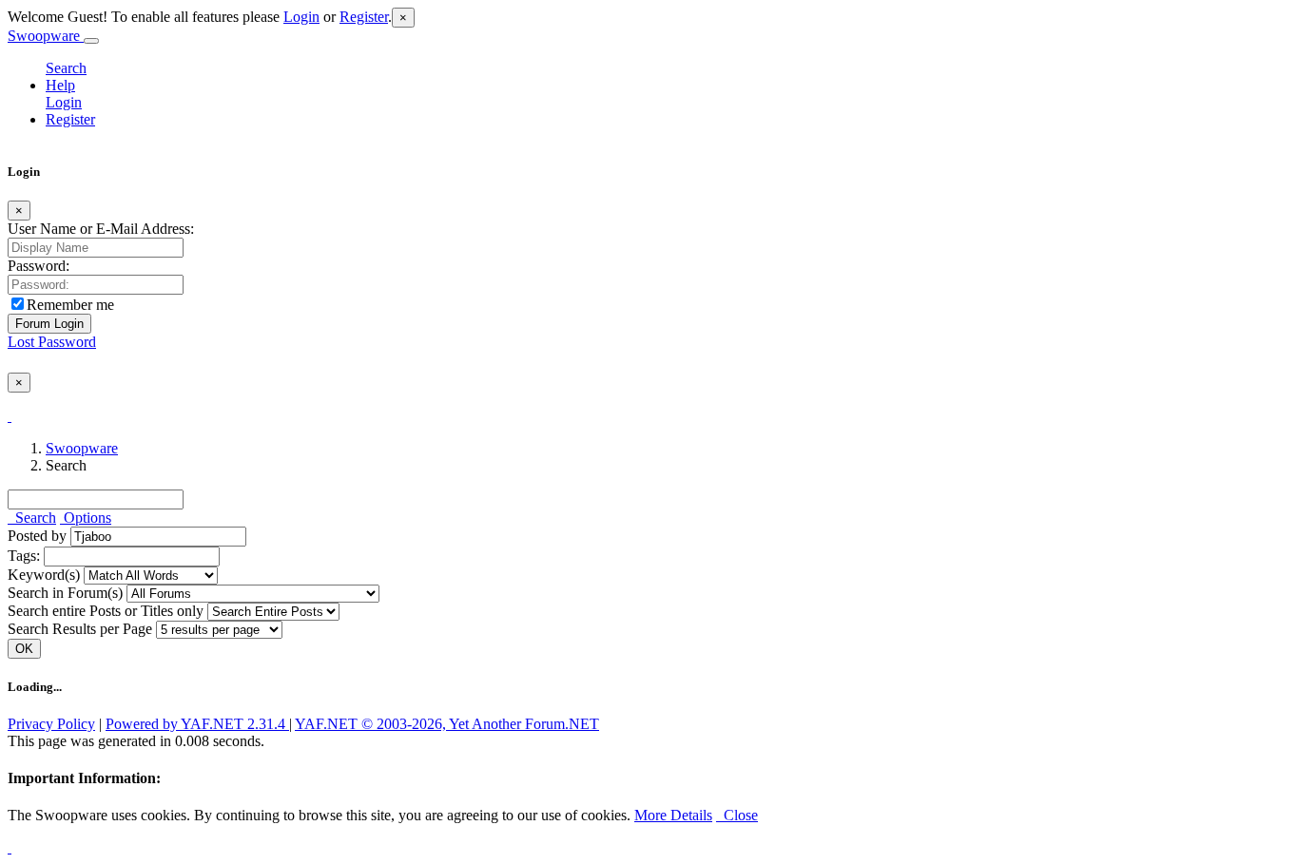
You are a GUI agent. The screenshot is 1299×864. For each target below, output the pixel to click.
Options (85, 517)
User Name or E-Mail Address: (101, 229)
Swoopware (46, 36)
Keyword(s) (44, 574)
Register (363, 17)
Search (66, 68)
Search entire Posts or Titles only (106, 611)
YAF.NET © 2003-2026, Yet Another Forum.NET (447, 724)
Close (737, 815)
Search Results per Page (80, 629)
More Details (673, 815)
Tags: (24, 555)
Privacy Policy (51, 724)
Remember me (70, 305)
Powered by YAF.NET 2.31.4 (197, 724)
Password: (38, 266)
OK (24, 649)
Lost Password (52, 342)
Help (60, 85)
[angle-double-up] (9, 847)
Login (301, 17)
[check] (9, 416)
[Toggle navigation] (91, 41)
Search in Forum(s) (65, 593)
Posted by (37, 536)
